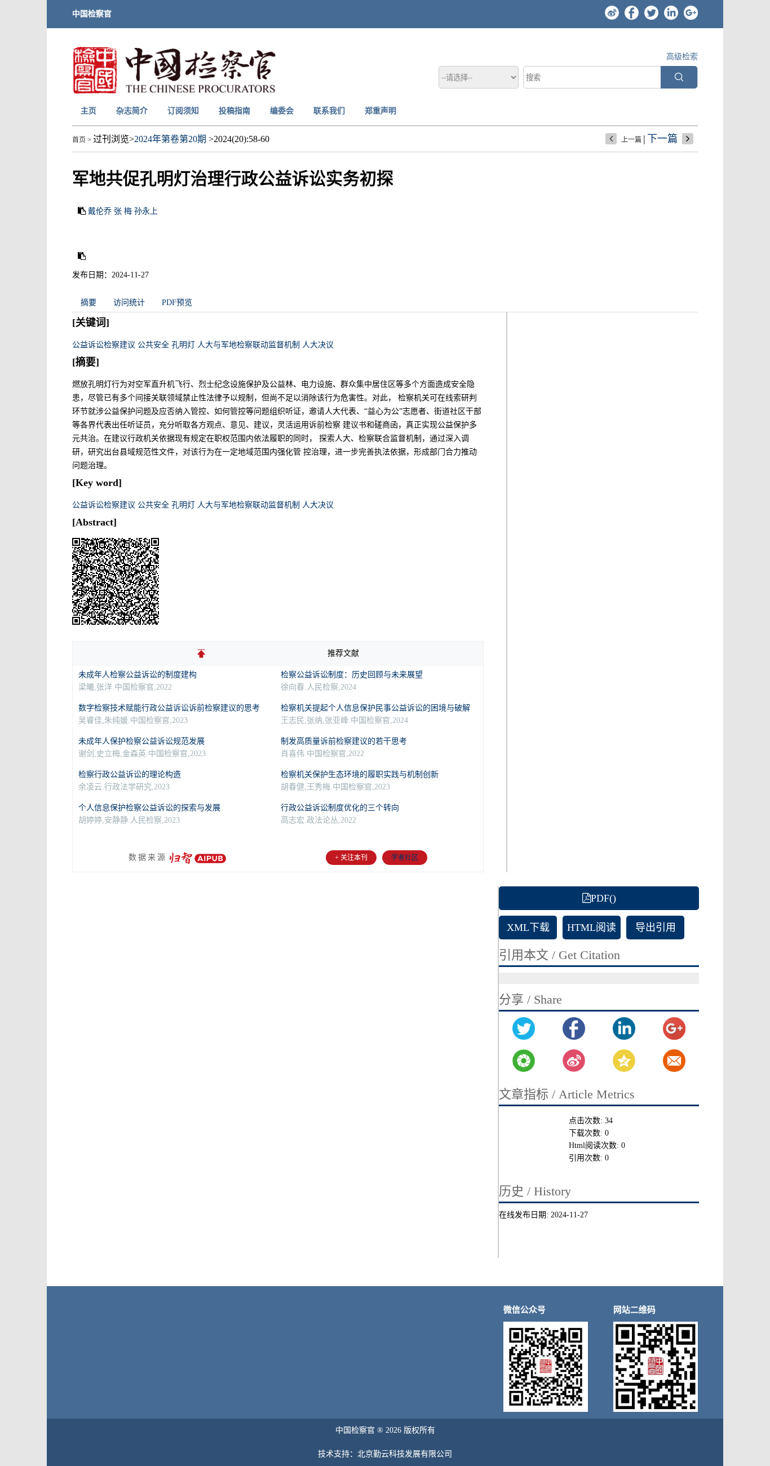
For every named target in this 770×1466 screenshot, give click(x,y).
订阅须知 (183, 111)
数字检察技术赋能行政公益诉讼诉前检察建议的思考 (169, 708)
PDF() (603, 898)
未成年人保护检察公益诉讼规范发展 (141, 741)
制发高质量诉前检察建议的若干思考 (344, 741)
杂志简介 (132, 111)
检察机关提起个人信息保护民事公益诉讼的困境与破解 (375, 708)
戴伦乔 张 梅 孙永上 (123, 211)
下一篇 (662, 138)
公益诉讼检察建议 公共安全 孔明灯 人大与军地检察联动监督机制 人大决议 (203, 345)
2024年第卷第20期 (170, 139)
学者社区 (404, 858)
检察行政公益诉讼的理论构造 (129, 774)
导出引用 (655, 927)
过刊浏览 (111, 139)
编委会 (282, 111)
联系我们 (329, 111)
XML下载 (528, 927)
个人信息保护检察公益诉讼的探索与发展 (149, 807)
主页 (88, 111)
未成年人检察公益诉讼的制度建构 (137, 674)
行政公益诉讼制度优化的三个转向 (340, 807)
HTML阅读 (591, 927)
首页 (79, 140)
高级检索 (682, 56)
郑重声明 (380, 111)
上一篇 (631, 140)
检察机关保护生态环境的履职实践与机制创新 (360, 774)
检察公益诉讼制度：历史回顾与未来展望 (352, 674)
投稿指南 (234, 111)
